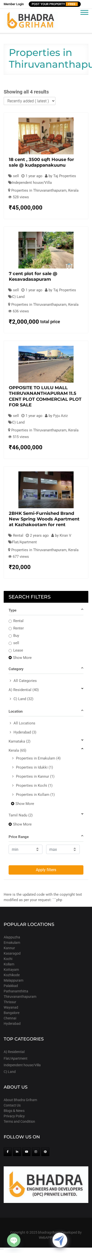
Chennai (10, 1018)
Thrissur (10, 1002)
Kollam (9, 964)
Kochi (8, 959)
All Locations (24, 723)
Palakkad (11, 986)
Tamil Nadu (21, 815)
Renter (18, 628)
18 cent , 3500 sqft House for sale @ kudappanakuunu (41, 162)
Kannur (9, 948)
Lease (18, 650)
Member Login (14, 4)
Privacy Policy (14, 1116)
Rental (18, 621)
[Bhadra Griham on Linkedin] (17, 1151)
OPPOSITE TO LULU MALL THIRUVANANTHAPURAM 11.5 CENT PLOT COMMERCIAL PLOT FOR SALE (45, 396)
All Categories (25, 681)
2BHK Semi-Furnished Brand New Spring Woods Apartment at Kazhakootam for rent (44, 519)
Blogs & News (14, 1111)
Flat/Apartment (24, 542)
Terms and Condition (19, 1121)
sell (16, 643)
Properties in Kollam (35, 794)
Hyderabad (24, 732)
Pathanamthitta (16, 991)
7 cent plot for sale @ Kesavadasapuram (33, 276)
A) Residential (24, 690)
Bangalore (11, 1013)
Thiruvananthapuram (20, 997)
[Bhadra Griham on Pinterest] (45, 1151)
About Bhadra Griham (20, 1100)
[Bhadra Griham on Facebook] (8, 1151)
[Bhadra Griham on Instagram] (36, 1151)
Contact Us (12, 1105)
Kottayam (11, 970)
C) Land (18, 296)
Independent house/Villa (32, 182)
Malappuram (13, 980)
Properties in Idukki (34, 767)
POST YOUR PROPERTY (53, 4)
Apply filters (46, 869)
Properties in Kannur (35, 776)
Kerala (73, 190)
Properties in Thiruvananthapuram (38, 190)
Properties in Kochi (34, 785)
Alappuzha (12, 937)
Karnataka (19, 741)
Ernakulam (12, 943)
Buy (16, 635)
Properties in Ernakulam (38, 758)
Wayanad (11, 1007)
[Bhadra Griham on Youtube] (26, 1151)
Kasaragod (12, 953)
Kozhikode (12, 975)
